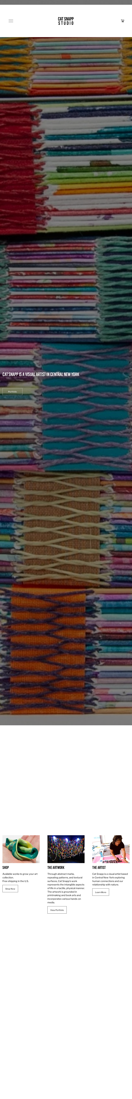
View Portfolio (57, 909)
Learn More (100, 892)
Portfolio (12, 391)
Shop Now (10, 888)
